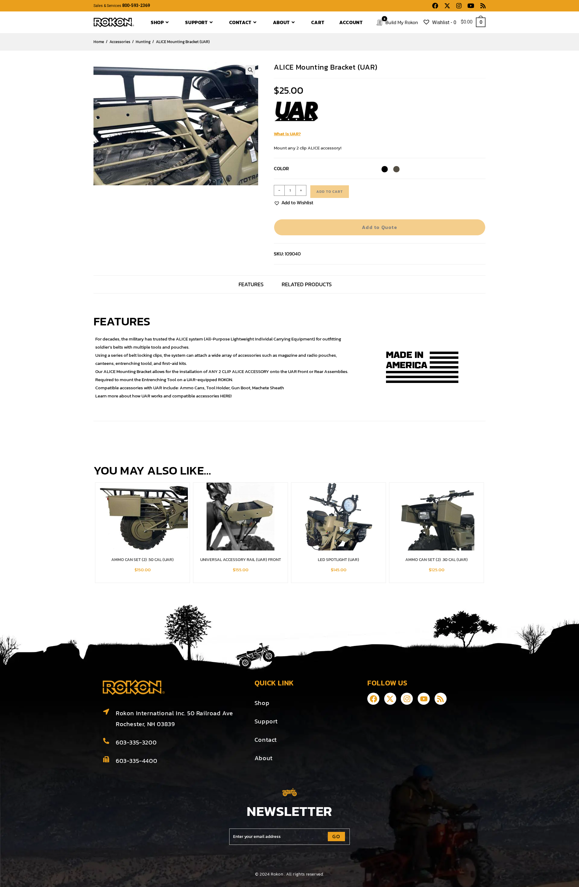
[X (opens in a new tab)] (447, 6)
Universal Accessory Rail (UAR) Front (240, 559)
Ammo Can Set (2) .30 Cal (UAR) (436, 559)
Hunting (143, 42)
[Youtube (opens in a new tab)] (470, 6)
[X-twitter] (390, 699)
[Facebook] (373, 699)
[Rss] (441, 699)
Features (251, 284)
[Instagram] (407, 699)
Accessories (119, 42)
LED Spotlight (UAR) (338, 559)
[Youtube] (424, 699)
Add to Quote (379, 227)
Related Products (307, 284)
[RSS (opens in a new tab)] (481, 6)
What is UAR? (287, 133)
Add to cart (329, 191)
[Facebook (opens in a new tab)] (435, 6)
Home (98, 42)
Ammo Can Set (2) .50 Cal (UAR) (142, 559)
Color (281, 168)
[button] (250, 70)
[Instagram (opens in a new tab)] (459, 6)
